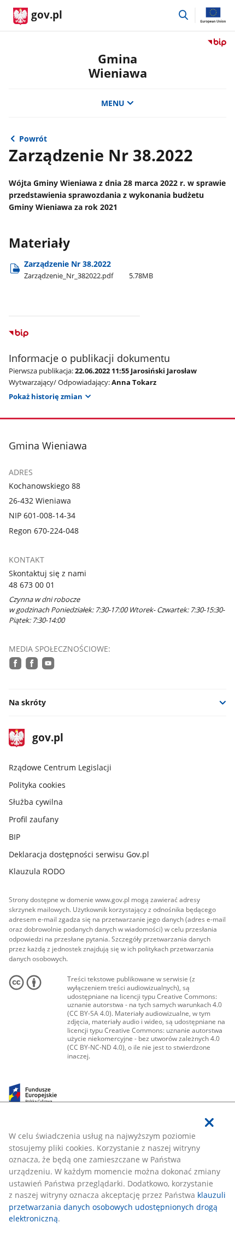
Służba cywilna (36, 802)
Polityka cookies (37, 785)
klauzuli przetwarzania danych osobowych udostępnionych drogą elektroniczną (117, 1207)
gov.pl (47, 738)
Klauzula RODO (37, 871)
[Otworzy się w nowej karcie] (15, 663)
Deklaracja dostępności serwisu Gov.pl (79, 854)
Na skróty (27, 702)
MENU (113, 103)
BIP (14, 837)
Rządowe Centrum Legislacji (60, 767)
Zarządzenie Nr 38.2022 (88, 269)
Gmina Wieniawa (118, 66)
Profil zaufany (33, 819)
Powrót (33, 138)
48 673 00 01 (32, 585)
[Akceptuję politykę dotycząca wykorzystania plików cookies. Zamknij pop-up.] (209, 1122)
